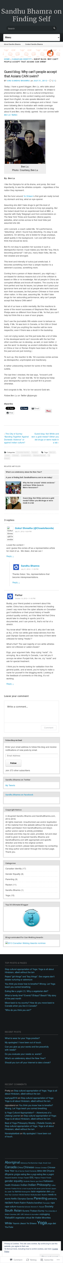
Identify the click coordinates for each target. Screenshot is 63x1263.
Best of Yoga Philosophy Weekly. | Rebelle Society (28, 1122)
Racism (34, 452)
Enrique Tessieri (23, 1178)
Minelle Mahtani (24, 1195)
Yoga (7, 895)
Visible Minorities (43, 1217)
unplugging (44, 1214)
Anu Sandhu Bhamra (18, 81)
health (8, 1184)
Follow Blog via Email (13, 740)
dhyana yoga (12, 1174)
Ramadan (46, 1203)
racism (9, 1202)
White (8, 1223)
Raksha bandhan (34, 1202)
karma (18, 1191)
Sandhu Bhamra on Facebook (19, 794)
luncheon (15, 1195)
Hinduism (15, 1184)
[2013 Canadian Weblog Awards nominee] (25, 943)
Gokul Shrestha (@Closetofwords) (34, 528)
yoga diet (51, 1223)
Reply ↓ (10, 556)
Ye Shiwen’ (28, 196)
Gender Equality (12, 873)
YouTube (9, 1226)
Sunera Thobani (30, 1210)
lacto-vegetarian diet (40, 1191)
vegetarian (20, 1217)
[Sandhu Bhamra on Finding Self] (31, 53)
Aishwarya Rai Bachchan (29, 1163)
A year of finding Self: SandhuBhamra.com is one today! (29, 477)
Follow (13, 763)
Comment (48, 727)
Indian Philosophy (39, 1185)
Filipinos (37, 1178)
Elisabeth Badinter (11, 1178)
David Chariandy (30, 1171)
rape (53, 1202)
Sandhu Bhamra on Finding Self (31, 15)
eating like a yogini (45, 1174)
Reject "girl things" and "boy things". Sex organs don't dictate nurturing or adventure (30, 978)
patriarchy (52, 1198)
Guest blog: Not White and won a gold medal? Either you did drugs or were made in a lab (45, 438)
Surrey (41, 1210)
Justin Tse (10, 1191)
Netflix (14, 1198)
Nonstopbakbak (12, 1133)
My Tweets (10, 785)
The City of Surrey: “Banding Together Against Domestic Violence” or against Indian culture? (16, 438)
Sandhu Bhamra (30, 565)
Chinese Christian (41, 1167)
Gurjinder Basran (29, 1181)
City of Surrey (19, 1171)
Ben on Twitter (10, 114)
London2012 (26, 455)
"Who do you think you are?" (18, 1009)
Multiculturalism (36, 1195)
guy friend (39, 1181)
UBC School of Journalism (30, 1214)
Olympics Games (39, 455)
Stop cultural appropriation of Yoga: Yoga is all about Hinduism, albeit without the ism (29, 971)
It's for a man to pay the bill (26, 1188)
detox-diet (41, 1170)
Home (7, 59)
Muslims (44, 1195)
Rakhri (23, 1202)
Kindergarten (25, 1191)
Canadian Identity (22, 59)
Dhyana (50, 1170)
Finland (43, 1178)
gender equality (14, 1181)
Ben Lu (52, 452)
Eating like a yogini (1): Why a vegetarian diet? (26, 991)
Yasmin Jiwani (19, 1223)
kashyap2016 (11, 1097)
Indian (24, 1185)
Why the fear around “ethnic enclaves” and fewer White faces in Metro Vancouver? (39, 485)
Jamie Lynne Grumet (43, 1188)
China (7, 455)
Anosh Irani (47, 1163)
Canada (11, 1166)
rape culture (10, 1206)
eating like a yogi (28, 1174)
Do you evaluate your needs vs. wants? (23, 1053)
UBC (18, 1214)
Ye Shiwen (32, 1223)
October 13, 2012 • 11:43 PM (25, 598)
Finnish (48, 1178)
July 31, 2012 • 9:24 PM (23, 531)
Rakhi (16, 1202)
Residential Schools (23, 1207)
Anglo (40, 1163)
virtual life (30, 1217)
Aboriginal (12, 1162)
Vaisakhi (10, 1217)
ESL (32, 1177)
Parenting (9, 879)
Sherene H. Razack (37, 1207)
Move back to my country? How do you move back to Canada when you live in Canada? (29, 1004)
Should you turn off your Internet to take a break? (28, 1062)
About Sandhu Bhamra (12, 44)
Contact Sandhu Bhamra (34, 44)
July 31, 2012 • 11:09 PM (29, 569)
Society (49, 1206)
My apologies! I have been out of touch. (23, 1042)
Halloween (48, 1180)
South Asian (13, 1210)
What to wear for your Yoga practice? (22, 1038)
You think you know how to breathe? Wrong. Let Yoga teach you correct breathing (30, 985)
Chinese (15, 455)
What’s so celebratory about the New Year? (24, 472)
